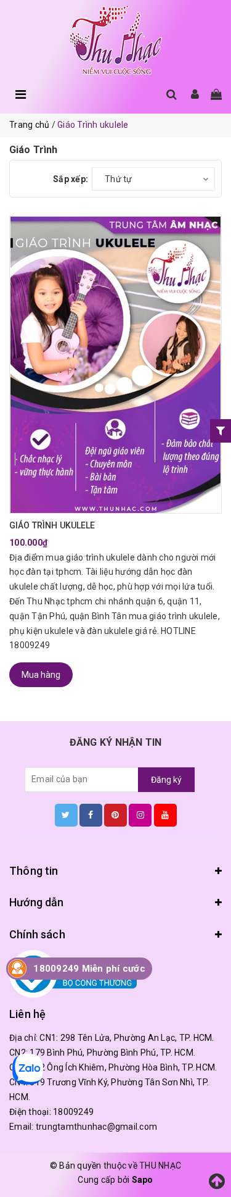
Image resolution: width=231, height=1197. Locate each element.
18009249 (73, 1112)
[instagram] (140, 815)
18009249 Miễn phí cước (89, 968)
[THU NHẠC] (116, 41)
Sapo (142, 1180)
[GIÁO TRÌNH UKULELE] (115, 365)
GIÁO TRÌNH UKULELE (52, 525)
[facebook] (90, 815)
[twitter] (66, 815)
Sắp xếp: (70, 179)
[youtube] (165, 815)
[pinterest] (115, 815)
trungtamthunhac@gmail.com (96, 1127)
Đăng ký (166, 780)
